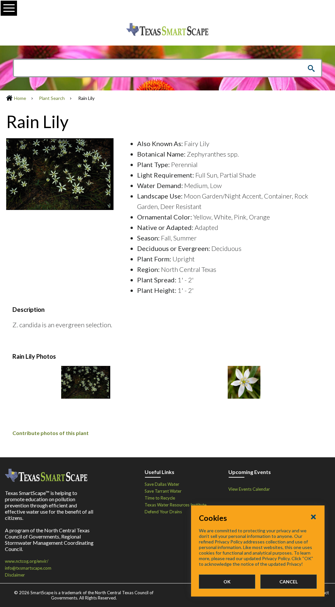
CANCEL (288, 581)
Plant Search (52, 98)
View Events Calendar (249, 489)
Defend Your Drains (163, 511)
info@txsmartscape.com (28, 568)
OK (227, 581)
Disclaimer (15, 575)
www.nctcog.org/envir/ (26, 561)
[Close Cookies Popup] (313, 516)
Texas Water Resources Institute (175, 504)
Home (20, 98)
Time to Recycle (160, 498)
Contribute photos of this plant (50, 433)
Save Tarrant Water (163, 491)
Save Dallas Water (162, 484)
